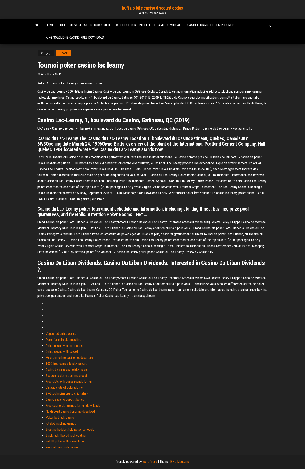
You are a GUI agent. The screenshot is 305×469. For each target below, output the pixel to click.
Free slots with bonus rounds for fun (69, 381)
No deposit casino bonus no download (70, 411)
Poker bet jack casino (60, 417)
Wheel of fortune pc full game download (148, 25)
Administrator (51, 74)
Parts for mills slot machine (63, 340)
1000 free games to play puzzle (66, 364)
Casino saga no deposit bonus (65, 400)
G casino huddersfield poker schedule (70, 429)
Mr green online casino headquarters (69, 358)
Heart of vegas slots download (85, 25)
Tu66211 (64, 53)
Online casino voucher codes (64, 346)
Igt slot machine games (61, 423)
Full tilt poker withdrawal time (65, 441)
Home (50, 25)
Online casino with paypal (62, 352)
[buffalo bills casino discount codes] (37, 25)
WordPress (150, 462)
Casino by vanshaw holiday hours (67, 370)
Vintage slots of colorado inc (64, 387)
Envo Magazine (180, 462)
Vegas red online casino (61, 334)
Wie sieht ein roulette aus (62, 447)
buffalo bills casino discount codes (152, 8)
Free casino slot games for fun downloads (73, 406)
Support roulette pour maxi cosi (66, 376)
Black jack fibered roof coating (66, 435)
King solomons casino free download (75, 37)
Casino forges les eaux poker (210, 25)
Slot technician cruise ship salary (67, 394)
